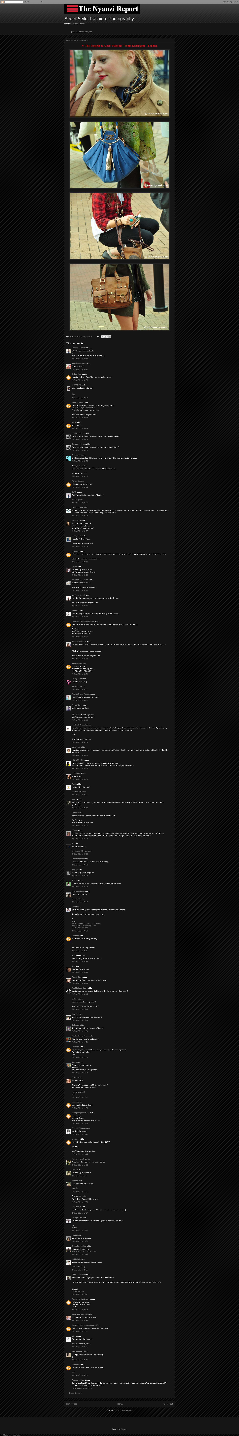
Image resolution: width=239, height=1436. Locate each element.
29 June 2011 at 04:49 (80, 720)
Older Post (168, 1404)
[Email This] (102, 336)
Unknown (75, 551)
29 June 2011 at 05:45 (80, 755)
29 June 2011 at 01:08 (80, 476)
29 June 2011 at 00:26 (80, 380)
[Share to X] (107, 336)
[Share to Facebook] (109, 336)
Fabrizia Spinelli (78, 402)
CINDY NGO (76, 385)
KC (73, 843)
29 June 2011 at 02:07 (80, 531)
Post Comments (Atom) (124, 1410)
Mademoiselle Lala (79, 641)
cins (73, 395)
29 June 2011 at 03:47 (80, 659)
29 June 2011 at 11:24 (80, 1031)
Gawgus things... (78, 433)
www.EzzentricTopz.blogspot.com (84, 925)
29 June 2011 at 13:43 (80, 1123)
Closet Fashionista (79, 1246)
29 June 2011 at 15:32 (80, 1165)
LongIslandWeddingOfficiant (83, 621)
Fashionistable (77, 507)
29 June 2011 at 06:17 (80, 808)
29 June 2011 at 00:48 (80, 429)
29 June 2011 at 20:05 (80, 1270)
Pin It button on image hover (10, 1435)
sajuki (74, 422)
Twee (74, 907)
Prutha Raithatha (78, 1128)
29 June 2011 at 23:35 (80, 1347)
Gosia (74, 1170)
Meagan (75, 1062)
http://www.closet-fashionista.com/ (84, 1251)
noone (74, 1102)
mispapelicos (77, 663)
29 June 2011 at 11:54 (80, 1042)
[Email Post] (98, 336)
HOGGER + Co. (78, 760)
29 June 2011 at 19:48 (80, 1241)
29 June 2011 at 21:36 (80, 1321)
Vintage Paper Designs (80, 1113)
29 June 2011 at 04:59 (80, 742)
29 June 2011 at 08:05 (80, 887)
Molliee (74, 999)
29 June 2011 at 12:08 (80, 1073)
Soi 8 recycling (77, 500)
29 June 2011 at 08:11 (80, 951)
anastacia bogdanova (80, 580)
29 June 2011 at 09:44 (80, 994)
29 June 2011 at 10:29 (80, 1020)
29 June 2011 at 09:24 (80, 983)
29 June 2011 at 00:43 (80, 418)
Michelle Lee (77, 520)
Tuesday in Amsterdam (81, 1299)
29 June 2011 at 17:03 (80, 1202)
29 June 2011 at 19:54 (80, 1255)
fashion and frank (78, 595)
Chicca (74, 567)
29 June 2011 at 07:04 (80, 839)
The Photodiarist (78, 859)
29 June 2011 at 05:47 (80, 769)
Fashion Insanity (78, 1159)
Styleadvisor (76, 374)
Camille (75, 1235)
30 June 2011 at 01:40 (80, 1360)
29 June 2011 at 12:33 (80, 1108)
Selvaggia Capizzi (79, 348)
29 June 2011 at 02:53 (80, 617)
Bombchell (76, 773)
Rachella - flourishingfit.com (83, 1325)
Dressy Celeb (77, 679)
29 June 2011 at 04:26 (80, 700)
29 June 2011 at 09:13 (80, 972)
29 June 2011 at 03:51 (80, 674)
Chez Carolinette (78, 891)
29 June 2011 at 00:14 (80, 358)
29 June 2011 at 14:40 (80, 1134)
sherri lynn (76, 747)
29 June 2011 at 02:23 (80, 590)
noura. (74, 799)
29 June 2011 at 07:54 (80, 876)
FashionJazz (77, 977)
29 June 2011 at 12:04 (80, 1057)
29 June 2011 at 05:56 (80, 795)
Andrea (74, 880)
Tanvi (74, 784)
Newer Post (71, 1404)
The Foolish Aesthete (80, 1036)
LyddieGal (76, 1259)
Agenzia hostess (78, 1380)
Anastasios (76, 455)
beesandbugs (77, 1351)
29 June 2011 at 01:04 (80, 461)
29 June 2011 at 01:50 (80, 503)
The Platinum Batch (79, 988)
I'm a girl (75, 481)
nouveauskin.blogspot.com (81, 851)
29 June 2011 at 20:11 (80, 1294)
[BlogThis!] (105, 336)
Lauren (74, 813)
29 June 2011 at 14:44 (80, 1154)
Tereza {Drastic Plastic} (81, 694)
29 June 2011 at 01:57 (80, 516)
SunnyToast (76, 536)
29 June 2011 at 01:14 (80, 487)
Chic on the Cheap (78, 1267)
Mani (74, 1336)
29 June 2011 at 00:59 (80, 439)
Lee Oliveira (76, 1207)
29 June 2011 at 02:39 (80, 606)
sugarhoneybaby (78, 363)
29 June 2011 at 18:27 (80, 1213)
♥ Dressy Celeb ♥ (78, 686)
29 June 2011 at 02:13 (80, 562)
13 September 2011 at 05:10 (82, 1388)
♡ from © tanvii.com (79, 792)
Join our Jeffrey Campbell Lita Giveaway (86, 923)
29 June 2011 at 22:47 (80, 1331)
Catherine (75, 1025)
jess (73, 966)
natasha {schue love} (80, 1314)
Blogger (123, 1429)
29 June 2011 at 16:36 (80, 1176)
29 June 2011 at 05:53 (80, 779)
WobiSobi (75, 610)
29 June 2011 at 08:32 (80, 962)
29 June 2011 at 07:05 (80, 854)
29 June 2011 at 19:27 (80, 1230)
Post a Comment (75, 1393)
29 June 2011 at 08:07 (80, 902)
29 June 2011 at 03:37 (80, 636)
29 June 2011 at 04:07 (80, 689)
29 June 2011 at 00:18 (80, 369)
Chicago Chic (77, 1218)
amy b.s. (75, 869)
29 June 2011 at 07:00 (80, 825)
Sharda (74, 830)
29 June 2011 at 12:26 (80, 1097)
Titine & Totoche (78, 1291)
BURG (74, 492)
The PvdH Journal (79, 725)
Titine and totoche (79, 1275)
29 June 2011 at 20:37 (80, 1310)
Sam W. (75, 1014)
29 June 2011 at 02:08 (80, 546)
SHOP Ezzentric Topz (80, 928)
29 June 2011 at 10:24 (80, 1009)
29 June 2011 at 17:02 (80, 1191)
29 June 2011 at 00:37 (80, 398)
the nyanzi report (80, 336)
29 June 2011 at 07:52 (80, 865)
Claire (74, 1077)
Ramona (75, 1181)
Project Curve (77, 705)
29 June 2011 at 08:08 (80, 931)
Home (120, 1404)
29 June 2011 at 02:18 (80, 575)
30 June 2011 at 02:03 (80, 1375)
